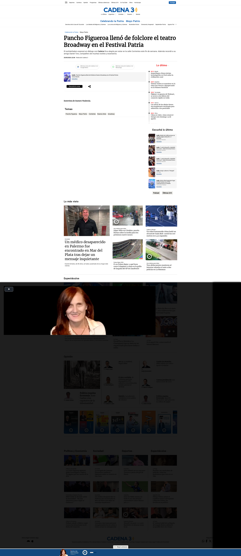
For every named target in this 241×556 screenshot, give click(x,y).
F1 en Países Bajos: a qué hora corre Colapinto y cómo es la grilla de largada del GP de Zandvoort (127, 266)
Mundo (138, 14)
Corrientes (92, 114)
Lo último (162, 65)
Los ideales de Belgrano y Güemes (96, 24)
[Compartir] (89, 86)
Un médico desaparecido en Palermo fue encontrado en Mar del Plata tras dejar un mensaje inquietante (85, 250)
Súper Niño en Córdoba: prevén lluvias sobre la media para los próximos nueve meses (126, 232)
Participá (172, 2)
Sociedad (67, 239)
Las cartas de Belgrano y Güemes (117, 24)
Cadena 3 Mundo (151, 229)
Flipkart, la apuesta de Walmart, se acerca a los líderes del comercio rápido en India (163, 96)
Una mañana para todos (120, 228)
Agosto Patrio (172, 24)
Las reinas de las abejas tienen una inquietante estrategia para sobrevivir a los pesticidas (162, 106)
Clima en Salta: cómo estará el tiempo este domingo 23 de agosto (162, 117)
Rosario (129, 14)
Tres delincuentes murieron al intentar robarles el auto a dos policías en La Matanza (159, 267)
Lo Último (104, 14)
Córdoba (120, 14)
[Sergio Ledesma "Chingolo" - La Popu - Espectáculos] (152, 172)
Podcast (156, 193)
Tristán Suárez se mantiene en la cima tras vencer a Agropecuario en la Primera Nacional (163, 85)
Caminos (79, 2)
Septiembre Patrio (160, 24)
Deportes (71, 2)
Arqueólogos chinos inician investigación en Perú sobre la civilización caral (162, 75)
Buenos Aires (101, 114)
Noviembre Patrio (134, 24)
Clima (130, 2)
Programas (93, 2)
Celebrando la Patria (112, 21)
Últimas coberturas (103, 2)
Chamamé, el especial (147, 24)
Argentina (111, 14)
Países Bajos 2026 (118, 262)
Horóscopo (137, 2)
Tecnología (157, 92)
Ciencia (156, 102)
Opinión (85, 2)
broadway (111, 114)
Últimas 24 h (115, 2)
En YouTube (123, 2)
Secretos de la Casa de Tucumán (74, 24)
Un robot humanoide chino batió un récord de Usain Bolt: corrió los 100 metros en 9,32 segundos (161, 233)
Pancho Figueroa (71, 114)
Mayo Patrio (133, 21)
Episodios (74, 79)
